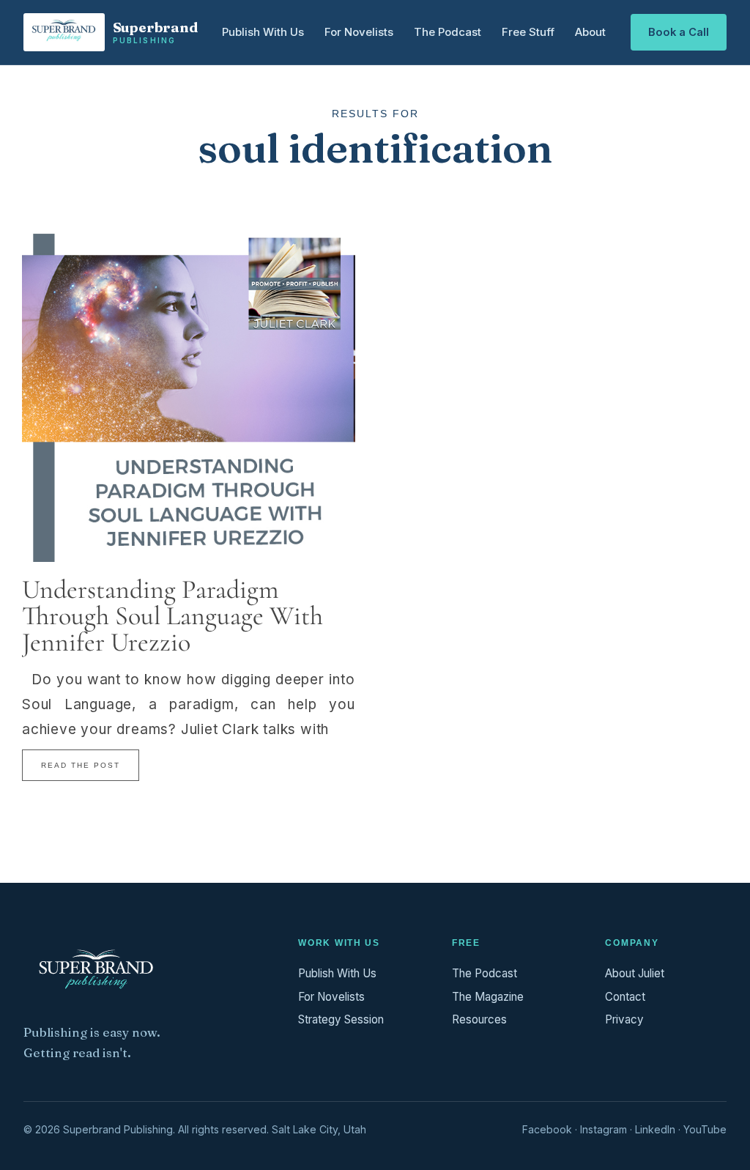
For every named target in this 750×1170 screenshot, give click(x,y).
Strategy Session (341, 1019)
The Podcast (447, 32)
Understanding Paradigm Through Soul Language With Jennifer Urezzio (172, 616)
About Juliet (634, 973)
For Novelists (358, 32)
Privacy (624, 1019)
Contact (625, 997)
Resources (479, 1019)
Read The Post (80, 765)
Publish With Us (263, 32)
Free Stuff (528, 32)
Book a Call (678, 32)
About (590, 32)
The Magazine (488, 997)
